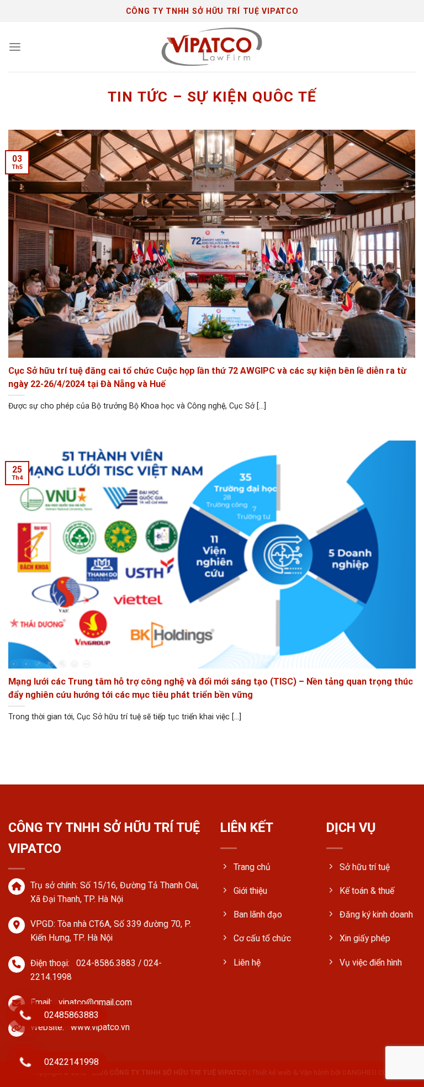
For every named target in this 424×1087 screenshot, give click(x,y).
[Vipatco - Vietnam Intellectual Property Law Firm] (212, 47)
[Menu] (15, 47)
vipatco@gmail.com (95, 1002)
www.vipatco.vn (100, 1027)
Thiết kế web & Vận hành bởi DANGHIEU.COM (323, 1072)
